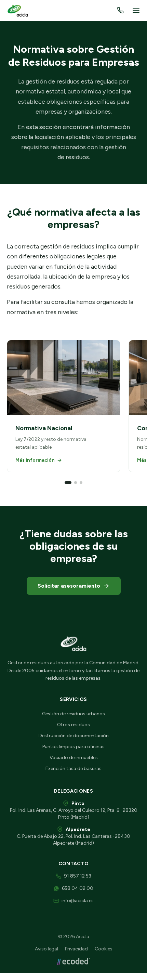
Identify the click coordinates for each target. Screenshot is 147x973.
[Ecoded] (73, 961)
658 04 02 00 (77, 888)
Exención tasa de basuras (73, 768)
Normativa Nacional (43, 428)
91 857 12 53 (77, 876)
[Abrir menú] (136, 10)
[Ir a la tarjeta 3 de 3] (81, 482)
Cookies (103, 949)
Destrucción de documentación (74, 736)
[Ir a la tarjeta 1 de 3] (68, 482)
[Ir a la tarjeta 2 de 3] (75, 482)
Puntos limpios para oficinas (73, 747)
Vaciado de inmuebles (74, 757)
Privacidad (76, 949)
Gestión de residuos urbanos (73, 714)
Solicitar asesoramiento (69, 585)
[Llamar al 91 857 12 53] (120, 10)
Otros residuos (73, 725)
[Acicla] (18, 10)
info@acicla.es (78, 901)
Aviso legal (46, 949)
